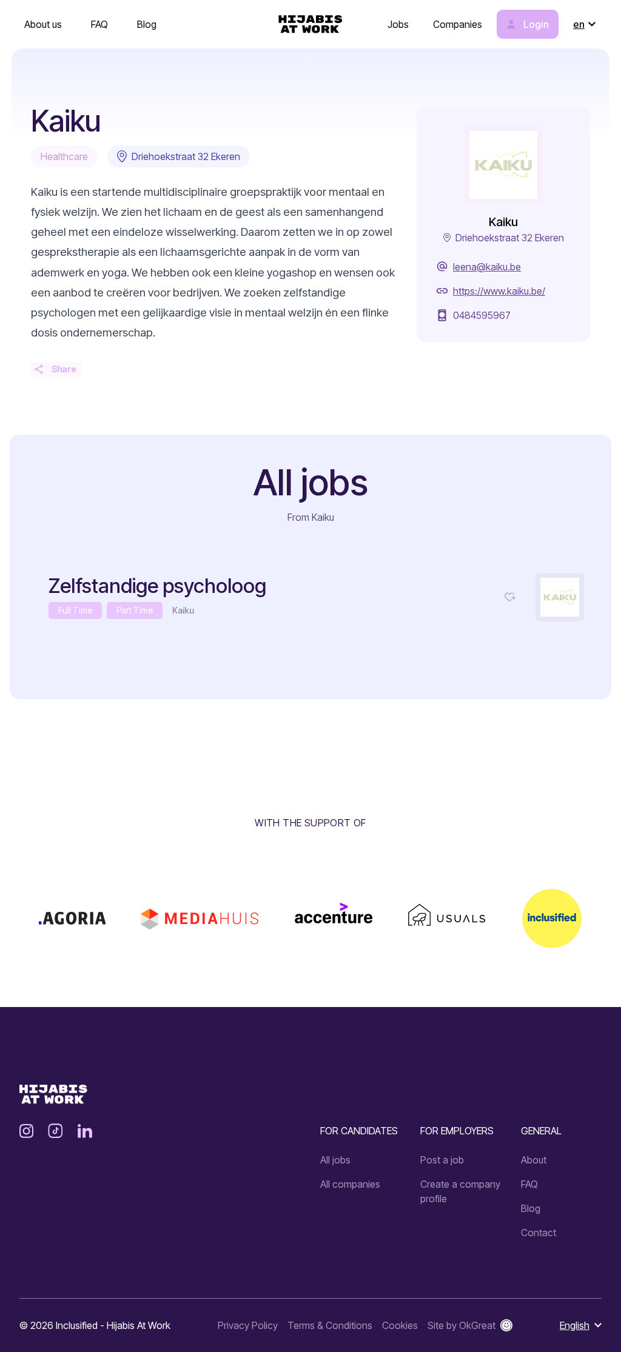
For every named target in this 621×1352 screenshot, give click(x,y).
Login (536, 24)
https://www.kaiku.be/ (499, 291)
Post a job (442, 1160)
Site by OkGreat (461, 1325)
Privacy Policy (248, 1325)
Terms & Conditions (329, 1325)
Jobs (398, 24)
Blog (146, 24)
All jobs (335, 1160)
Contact (538, 1233)
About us (43, 24)
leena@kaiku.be (487, 267)
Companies (457, 24)
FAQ (99, 24)
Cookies (400, 1325)
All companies (350, 1184)
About (533, 1160)
